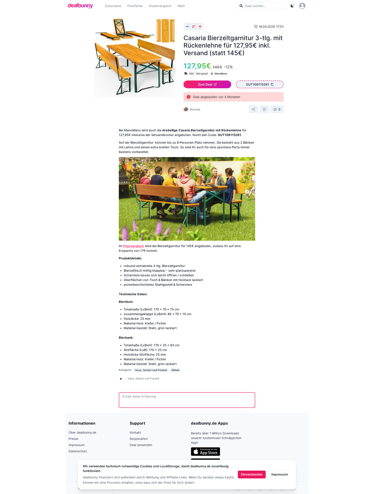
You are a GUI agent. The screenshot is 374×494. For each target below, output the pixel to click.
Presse (73, 439)
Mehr (181, 6)
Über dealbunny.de (82, 432)
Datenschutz (78, 451)
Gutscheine (113, 6)
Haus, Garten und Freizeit (143, 378)
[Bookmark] (264, 109)
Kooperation (139, 439)
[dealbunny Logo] (81, 6)
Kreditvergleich (160, 6)
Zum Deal (205, 84)
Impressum (279, 474)
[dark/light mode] (292, 6)
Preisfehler (135, 6)
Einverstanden (252, 474)
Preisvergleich (133, 246)
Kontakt (135, 432)
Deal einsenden (141, 445)
